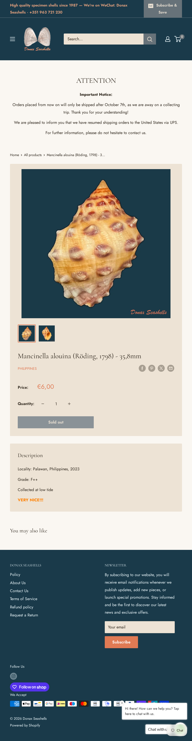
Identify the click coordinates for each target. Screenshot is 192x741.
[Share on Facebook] (142, 368)
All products (33, 154)
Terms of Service (23, 599)
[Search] (150, 39)
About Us (18, 583)
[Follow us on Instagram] (13, 676)
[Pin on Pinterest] (151, 368)
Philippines (27, 368)
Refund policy (21, 607)
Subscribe (121, 642)
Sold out (56, 422)
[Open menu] (12, 39)
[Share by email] (170, 368)
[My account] (167, 39)
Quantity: (26, 404)
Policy (15, 574)
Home (14, 154)
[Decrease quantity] (43, 404)
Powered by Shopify (25, 725)
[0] (178, 39)
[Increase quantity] (69, 404)
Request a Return (24, 615)
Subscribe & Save (166, 9)
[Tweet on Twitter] (161, 368)
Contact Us (19, 591)
